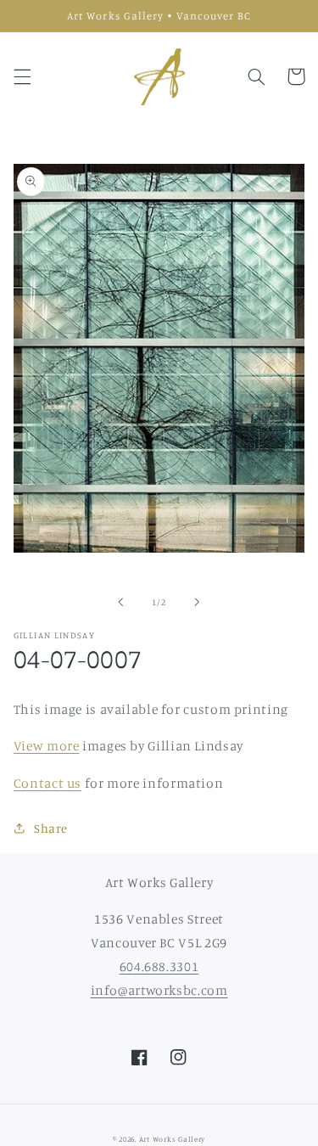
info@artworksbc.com (159, 990)
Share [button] (51, 828)
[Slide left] (120, 602)
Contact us (47, 783)
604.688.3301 (159, 966)
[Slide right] (197, 602)
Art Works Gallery (172, 1138)
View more (47, 746)
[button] (22, 76)
